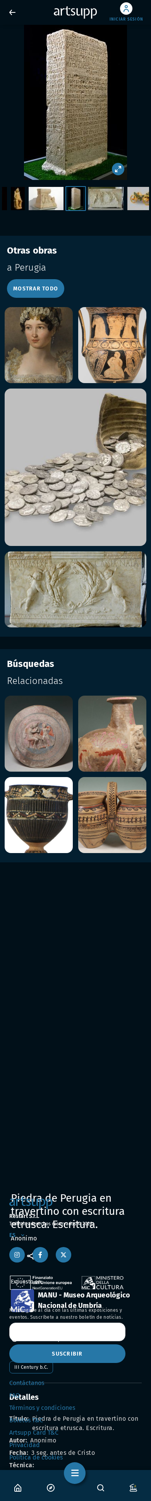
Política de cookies (36, 1457)
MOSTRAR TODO (35, 288)
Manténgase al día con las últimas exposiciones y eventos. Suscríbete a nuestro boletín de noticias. (66, 1314)
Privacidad (24, 1445)
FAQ (14, 1395)
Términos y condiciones (42, 1407)
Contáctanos (26, 1383)
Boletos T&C (26, 1420)
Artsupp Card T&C (33, 1432)
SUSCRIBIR (67, 1354)
